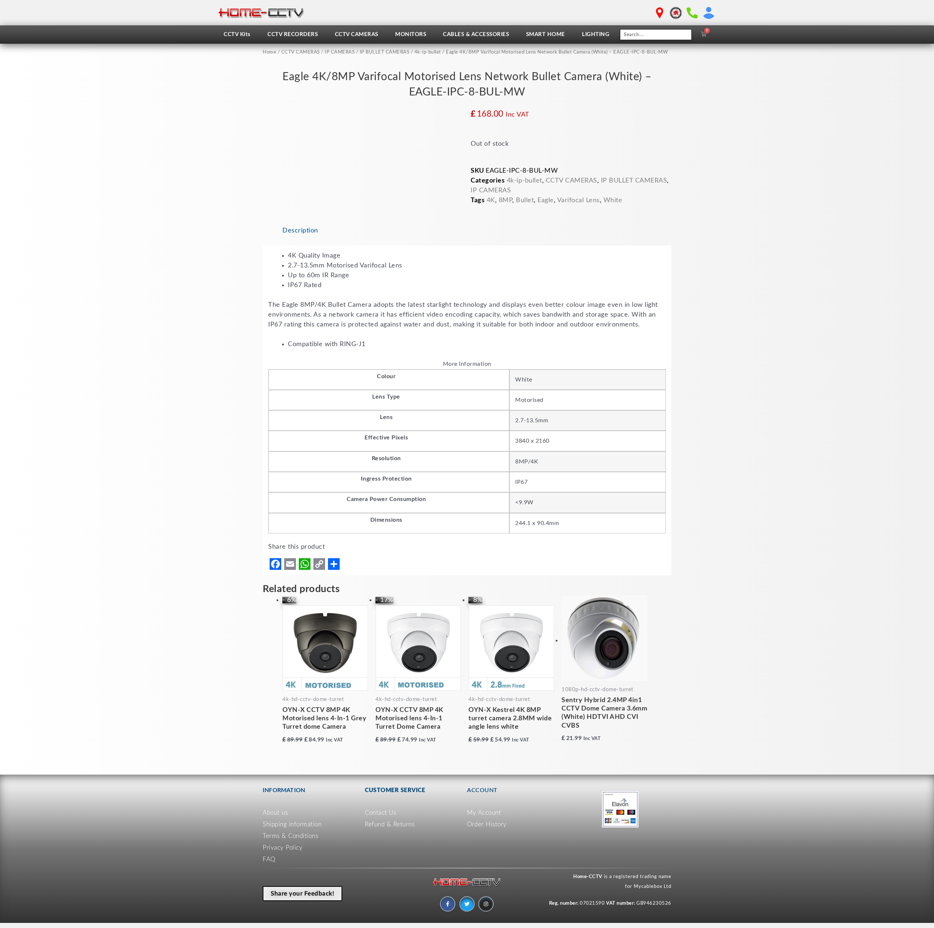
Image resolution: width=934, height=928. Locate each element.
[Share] (334, 564)
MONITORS (410, 34)
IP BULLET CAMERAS (385, 52)
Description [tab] (300, 230)
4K (491, 200)
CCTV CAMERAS (356, 34)
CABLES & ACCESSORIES (476, 34)
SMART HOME (545, 34)
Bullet (525, 200)
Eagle (545, 200)
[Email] (290, 564)
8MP (506, 200)
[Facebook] (275, 564)
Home (269, 52)
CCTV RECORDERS (292, 34)
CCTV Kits (237, 34)
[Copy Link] (319, 564)
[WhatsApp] (304, 564)
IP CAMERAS (340, 52)
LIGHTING (595, 34)
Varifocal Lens (578, 200)
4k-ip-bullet (427, 52)
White (612, 200)
